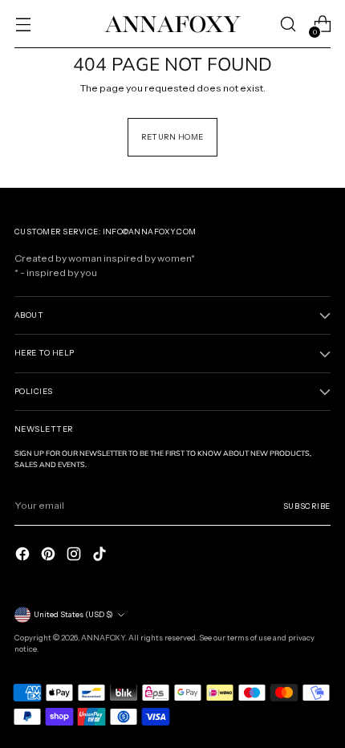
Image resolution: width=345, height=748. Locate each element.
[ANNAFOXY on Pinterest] (49, 554)
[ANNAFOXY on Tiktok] (101, 554)
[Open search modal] (287, 24)
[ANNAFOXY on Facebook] (24, 554)
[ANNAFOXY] (172, 23)
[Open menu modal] (22, 24)
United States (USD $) (73, 614)
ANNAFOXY (103, 637)
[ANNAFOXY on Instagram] (75, 554)
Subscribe (307, 506)
